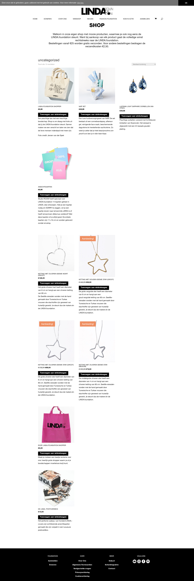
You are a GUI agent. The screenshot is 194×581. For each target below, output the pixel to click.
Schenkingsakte (112, 565)
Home (35, 19)
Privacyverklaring (82, 572)
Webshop (77, 19)
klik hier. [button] (80, 3)
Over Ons (62, 19)
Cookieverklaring (82, 576)
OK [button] (186, 3)
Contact (111, 569)
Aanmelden (145, 19)
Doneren (48, 19)
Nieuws (90, 19)
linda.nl (112, 561)
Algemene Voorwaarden (82, 565)
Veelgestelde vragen (82, 569)
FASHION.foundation (108, 19)
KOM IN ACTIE (128, 19)
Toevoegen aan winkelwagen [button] (53, 115)
